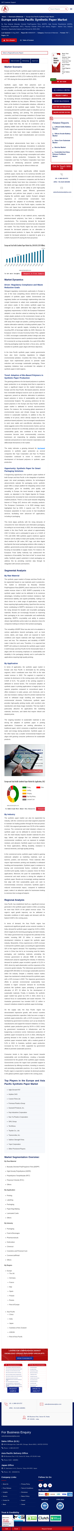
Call (6, 1529)
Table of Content (28, 40)
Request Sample (62, 95)
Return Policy (25, 1496)
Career (23, 1504)
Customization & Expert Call (32, 771)
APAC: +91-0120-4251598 (62, 182)
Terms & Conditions (27, 1488)
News (4, 1504)
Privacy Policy (25, 1484)
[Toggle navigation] (71, 9)
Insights (5, 1492)
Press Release (6, 1488)
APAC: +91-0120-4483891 (17, 1408)
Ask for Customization (61, 107)
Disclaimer (24, 1492)
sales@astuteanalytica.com (62, 192)
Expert (23, 1500)
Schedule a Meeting (63, 90)
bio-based (41, 448)
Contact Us (5, 1500)
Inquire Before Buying (61, 112)
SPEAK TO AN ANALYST (24, 1358)
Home (4, 16)
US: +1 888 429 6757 (61, 178)
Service (4, 1496)
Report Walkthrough (61, 101)
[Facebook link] (40, 1485)
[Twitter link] (45, 1485)
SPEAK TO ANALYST (36, 1390)
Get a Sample (10, 40)
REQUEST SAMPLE (13, 1390)
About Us (5, 1484)
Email (16, 1529)
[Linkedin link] (50, 1485)
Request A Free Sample (34, 274)
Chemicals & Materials (15, 16)
